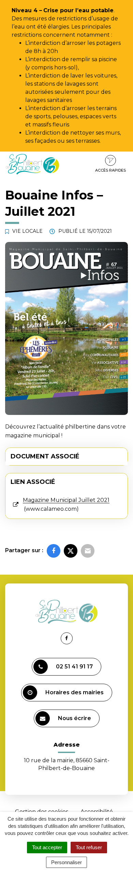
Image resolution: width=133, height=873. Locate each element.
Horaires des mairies (74, 692)
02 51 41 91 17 (74, 666)
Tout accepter (47, 847)
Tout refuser (89, 847)
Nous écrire (74, 718)
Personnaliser (66, 862)
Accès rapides (110, 170)
